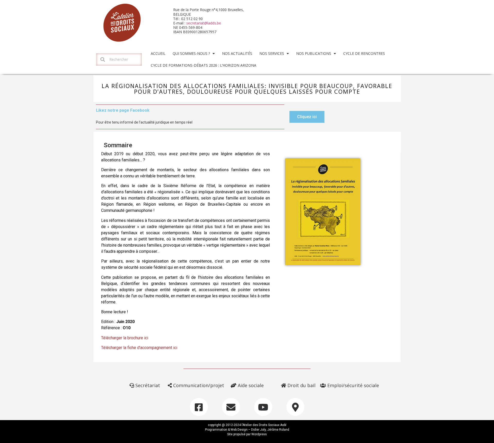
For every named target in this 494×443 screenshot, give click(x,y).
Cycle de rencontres (364, 53)
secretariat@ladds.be (203, 23)
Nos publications (313, 53)
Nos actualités (237, 53)
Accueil (158, 53)
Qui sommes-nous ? (191, 53)
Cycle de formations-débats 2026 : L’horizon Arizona (203, 65)
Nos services (271, 53)
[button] (306, 117)
